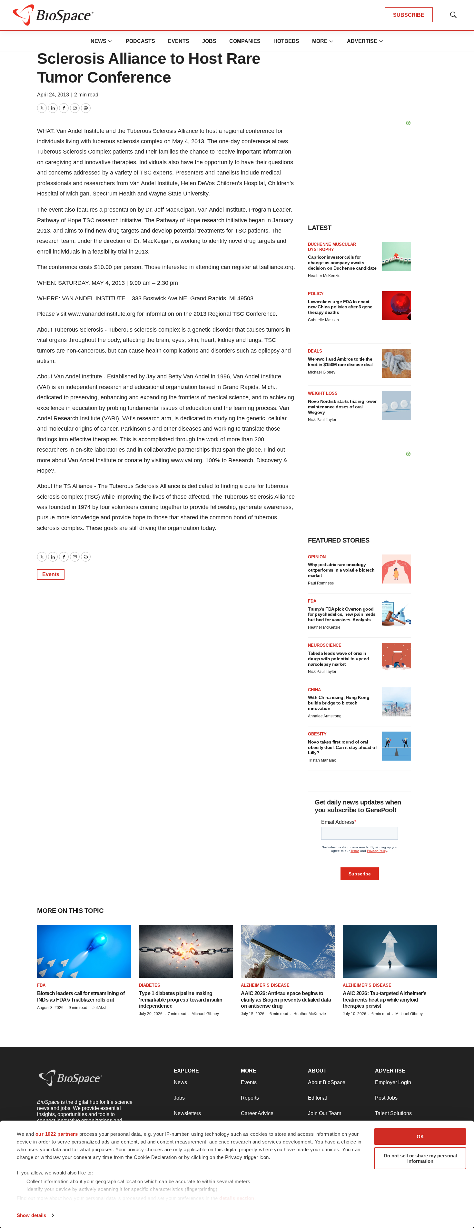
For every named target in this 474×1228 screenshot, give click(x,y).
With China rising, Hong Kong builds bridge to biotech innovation (338, 703)
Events (178, 41)
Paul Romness (321, 583)
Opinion (317, 556)
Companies (245, 41)
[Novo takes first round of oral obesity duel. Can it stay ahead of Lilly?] (396, 746)
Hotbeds (286, 41)
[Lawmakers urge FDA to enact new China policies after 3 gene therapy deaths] (396, 305)
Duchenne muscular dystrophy (332, 247)
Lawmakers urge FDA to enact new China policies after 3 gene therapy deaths (340, 307)
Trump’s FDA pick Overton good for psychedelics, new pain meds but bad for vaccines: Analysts (342, 614)
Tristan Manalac (322, 760)
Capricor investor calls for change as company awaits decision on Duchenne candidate (342, 263)
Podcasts (140, 41)
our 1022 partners (56, 1134)
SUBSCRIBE (408, 15)
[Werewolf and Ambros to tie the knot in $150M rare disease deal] (396, 363)
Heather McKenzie (324, 276)
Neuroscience (324, 645)
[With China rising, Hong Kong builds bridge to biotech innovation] (396, 701)
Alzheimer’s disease (265, 985)
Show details (31, 1215)
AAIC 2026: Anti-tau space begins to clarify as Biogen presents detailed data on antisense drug (286, 999)
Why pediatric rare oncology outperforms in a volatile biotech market (341, 570)
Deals (315, 351)
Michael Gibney (321, 372)
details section (236, 1198)
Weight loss (323, 393)
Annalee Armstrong (324, 716)
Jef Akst (99, 1007)
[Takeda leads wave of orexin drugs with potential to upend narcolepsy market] (396, 657)
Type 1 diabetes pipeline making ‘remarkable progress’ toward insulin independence (180, 999)
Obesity (317, 734)
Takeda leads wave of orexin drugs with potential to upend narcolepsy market (338, 659)
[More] (110, 41)
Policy (316, 293)
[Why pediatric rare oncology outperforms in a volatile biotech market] (396, 569)
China (314, 689)
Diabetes (149, 985)
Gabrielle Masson (323, 320)
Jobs (209, 41)
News (98, 41)
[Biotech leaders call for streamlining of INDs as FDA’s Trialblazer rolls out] (84, 951)
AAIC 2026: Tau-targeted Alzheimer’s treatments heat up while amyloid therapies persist (385, 999)
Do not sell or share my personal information (420, 1158)
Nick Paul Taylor (322, 419)
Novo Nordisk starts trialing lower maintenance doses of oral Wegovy (342, 407)
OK (420, 1136)
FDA (312, 601)
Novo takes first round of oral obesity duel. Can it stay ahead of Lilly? (342, 747)
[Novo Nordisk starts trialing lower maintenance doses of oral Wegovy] (396, 405)
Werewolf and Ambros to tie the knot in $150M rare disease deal (340, 361)
